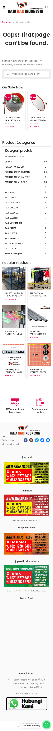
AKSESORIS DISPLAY (26, 156)
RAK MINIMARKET (25, 223)
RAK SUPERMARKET (25, 243)
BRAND (26, 161)
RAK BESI (26, 192)
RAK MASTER (26, 217)
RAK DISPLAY (26, 197)
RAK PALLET (25, 228)
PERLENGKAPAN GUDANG (26, 171)
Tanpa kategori (26, 253)
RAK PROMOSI (25, 238)
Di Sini (34, 693)
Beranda (6, 22)
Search (47, 7)
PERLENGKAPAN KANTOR (26, 177)
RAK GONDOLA (25, 202)
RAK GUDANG (26, 207)
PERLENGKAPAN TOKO (26, 185)
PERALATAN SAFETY (25, 166)
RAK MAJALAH (25, 212)
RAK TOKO (26, 248)
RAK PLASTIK (25, 233)
